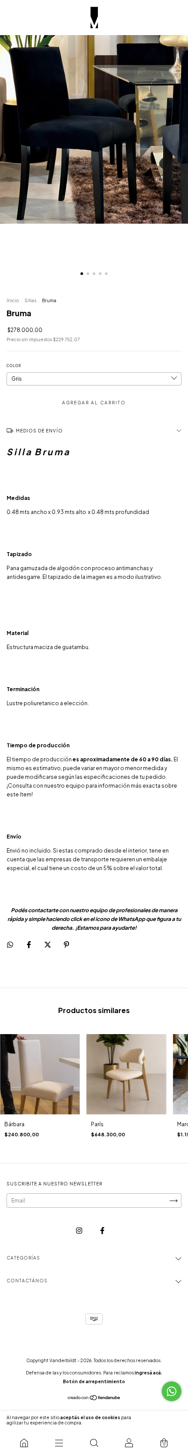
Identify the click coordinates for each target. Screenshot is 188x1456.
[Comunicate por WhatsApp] (171, 1391)
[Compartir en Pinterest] (66, 945)
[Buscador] (94, 1442)
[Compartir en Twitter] (48, 945)
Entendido (164, 1420)
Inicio (13, 300)
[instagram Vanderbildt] (79, 1231)
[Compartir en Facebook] (29, 945)
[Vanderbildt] (24, 1442)
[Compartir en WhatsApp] (10, 944)
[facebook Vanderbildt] (102, 1231)
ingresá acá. (148, 1372)
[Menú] (59, 1442)
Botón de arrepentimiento (94, 1381)
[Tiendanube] (94, 1398)
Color (14, 366)
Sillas (30, 300)
